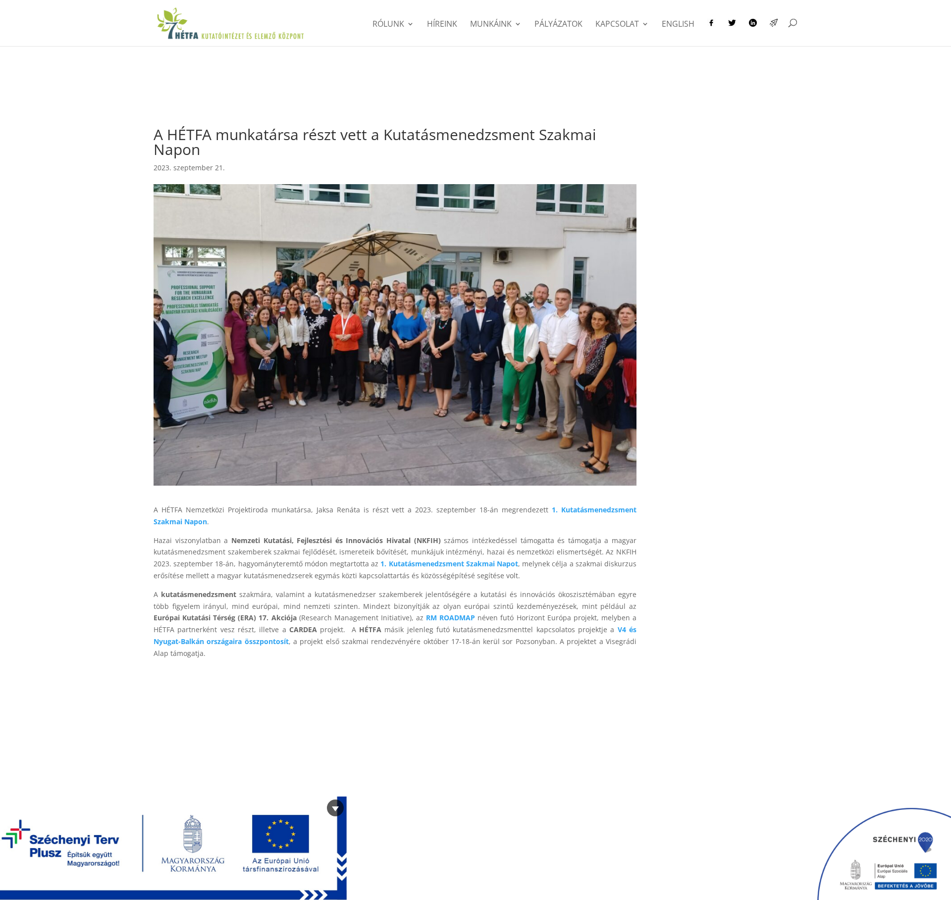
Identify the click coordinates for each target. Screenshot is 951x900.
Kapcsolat (617, 24)
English (678, 24)
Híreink (442, 24)
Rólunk (388, 24)
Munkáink (491, 24)
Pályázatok (558, 24)
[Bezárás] (335, 808)
